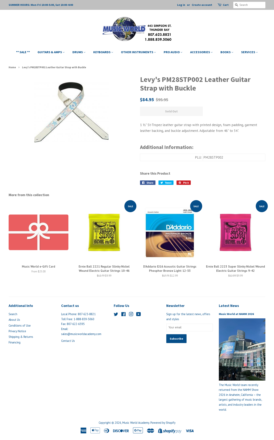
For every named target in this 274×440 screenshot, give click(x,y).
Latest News (229, 305)
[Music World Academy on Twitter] (116, 315)
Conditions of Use (20, 325)
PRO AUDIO (172, 52)
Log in (181, 5)
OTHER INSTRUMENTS (137, 52)
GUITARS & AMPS (50, 52)
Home (12, 67)
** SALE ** (23, 52)
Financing (14, 342)
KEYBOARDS (102, 52)
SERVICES (248, 52)
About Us (14, 320)
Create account (202, 5)
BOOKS (225, 52)
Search (13, 314)
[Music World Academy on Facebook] (123, 315)
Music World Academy (135, 423)
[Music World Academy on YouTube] (138, 315)
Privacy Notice (17, 331)
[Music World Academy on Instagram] (131, 315)
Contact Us (68, 341)
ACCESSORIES (200, 52)
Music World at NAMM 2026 (236, 314)
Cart (226, 5)
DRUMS (77, 52)
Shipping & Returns (21, 337)
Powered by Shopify (163, 423)
